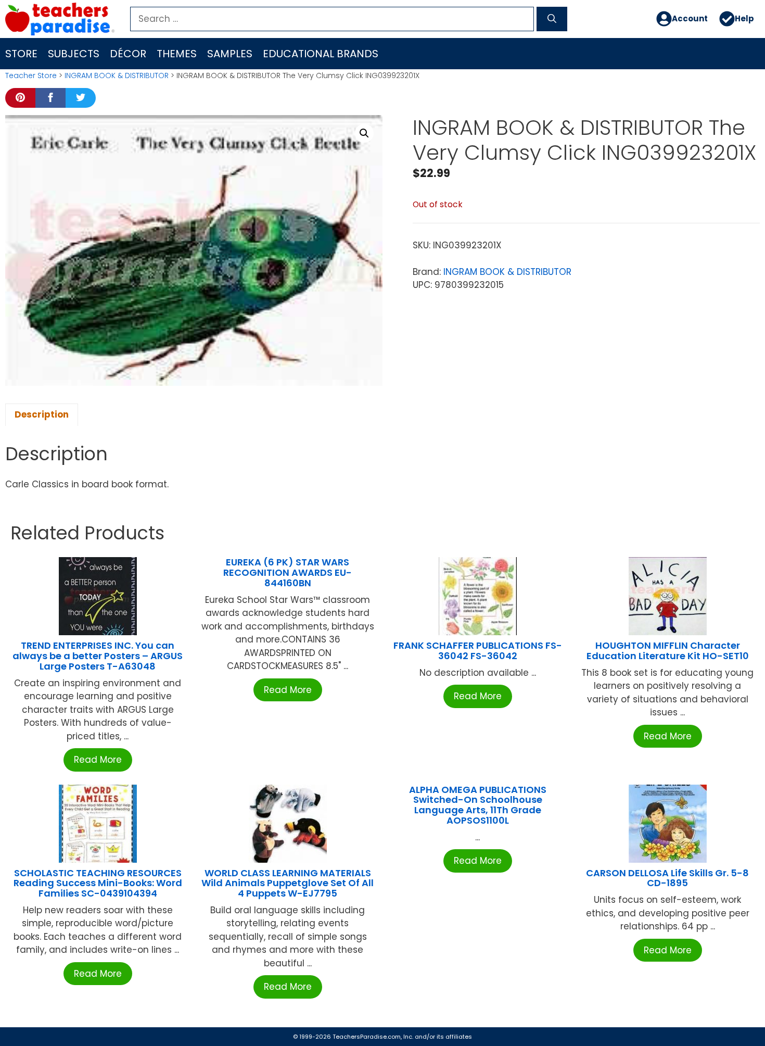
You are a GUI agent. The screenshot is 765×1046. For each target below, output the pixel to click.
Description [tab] (42, 414)
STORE (21, 53)
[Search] (552, 19)
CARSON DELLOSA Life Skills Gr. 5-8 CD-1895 (667, 878)
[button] (364, 133)
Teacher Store (31, 75)
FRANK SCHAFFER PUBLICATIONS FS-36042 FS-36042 (477, 650)
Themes (177, 53)
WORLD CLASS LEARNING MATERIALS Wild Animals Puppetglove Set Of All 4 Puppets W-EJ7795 (287, 883)
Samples (229, 53)
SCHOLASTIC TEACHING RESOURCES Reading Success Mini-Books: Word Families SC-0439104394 (98, 883)
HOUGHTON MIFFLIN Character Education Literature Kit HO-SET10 (667, 650)
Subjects (73, 53)
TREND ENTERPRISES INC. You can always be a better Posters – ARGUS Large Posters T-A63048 (97, 656)
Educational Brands (320, 53)
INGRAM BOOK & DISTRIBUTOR (117, 75)
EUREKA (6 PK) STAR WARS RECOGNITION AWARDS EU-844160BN (287, 572)
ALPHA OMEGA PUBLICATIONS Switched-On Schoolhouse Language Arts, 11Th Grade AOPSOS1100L (477, 805)
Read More (98, 759)
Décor (128, 53)
